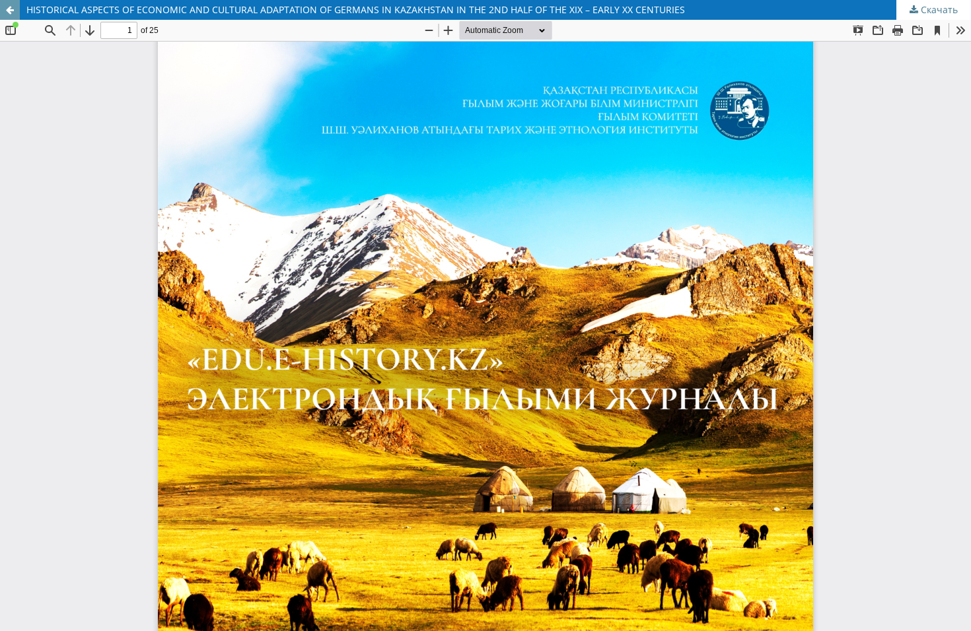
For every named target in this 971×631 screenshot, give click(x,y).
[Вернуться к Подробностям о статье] (10, 10)
